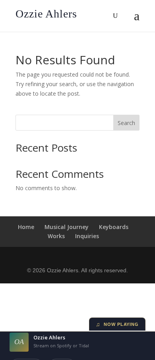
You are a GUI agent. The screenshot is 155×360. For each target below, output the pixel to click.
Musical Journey (67, 227)
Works (56, 236)
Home (26, 227)
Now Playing (117, 324)
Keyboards (113, 227)
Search (126, 123)
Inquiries (87, 236)
